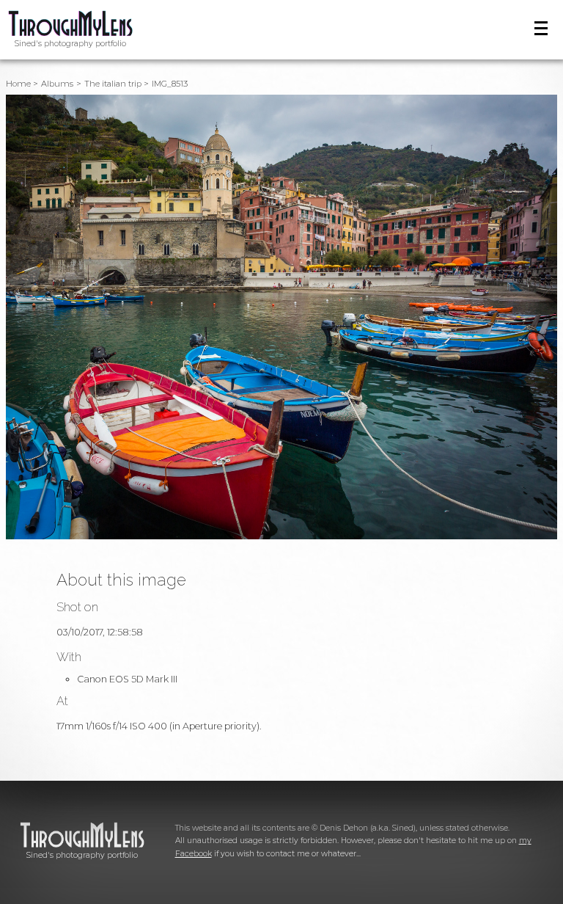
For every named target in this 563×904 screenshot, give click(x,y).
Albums (57, 84)
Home (18, 84)
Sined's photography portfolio (70, 43)
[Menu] (541, 28)
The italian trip (112, 84)
